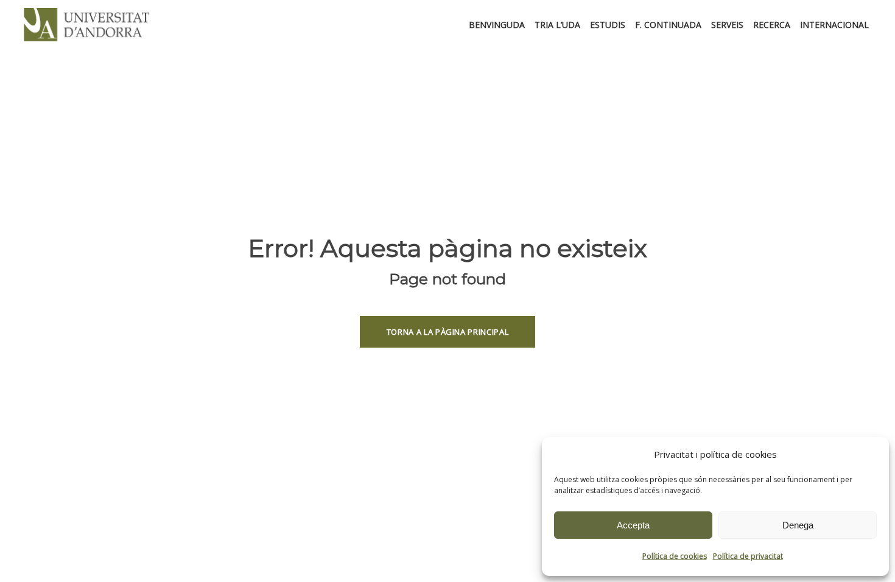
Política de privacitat (748, 556)
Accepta (633, 525)
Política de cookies (674, 556)
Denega (797, 525)
